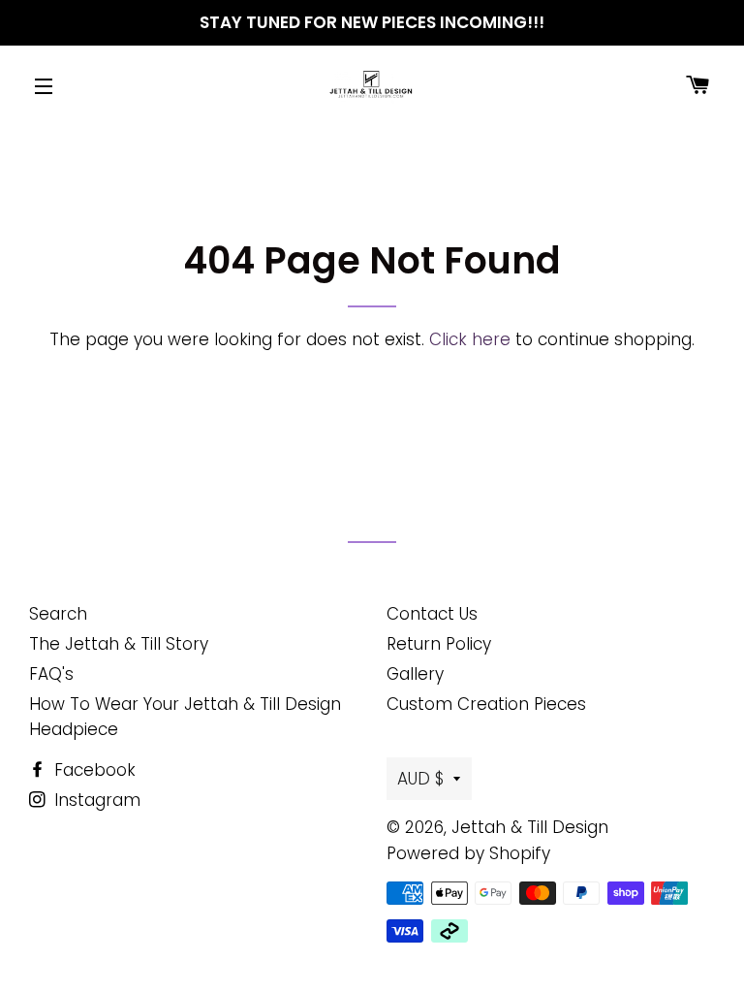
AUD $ (420, 778)
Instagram (94, 800)
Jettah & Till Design (529, 827)
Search (58, 613)
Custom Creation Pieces (486, 704)
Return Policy (439, 644)
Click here (470, 339)
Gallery (415, 674)
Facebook (92, 770)
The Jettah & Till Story (118, 644)
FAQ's (51, 674)
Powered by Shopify (468, 853)
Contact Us (432, 613)
